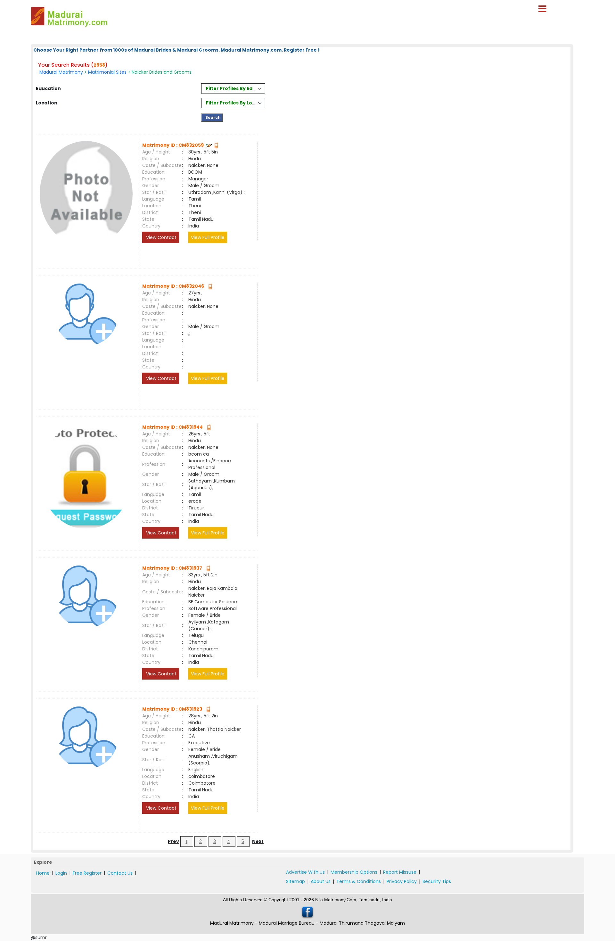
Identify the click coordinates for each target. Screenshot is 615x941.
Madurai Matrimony (61, 72)
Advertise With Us (305, 872)
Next (258, 841)
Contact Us (120, 873)
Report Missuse (399, 872)
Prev (173, 841)
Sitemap (295, 881)
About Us (321, 881)
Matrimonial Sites (107, 72)
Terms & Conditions (358, 881)
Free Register (87, 873)
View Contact (160, 237)
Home (43, 873)
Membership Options (354, 872)
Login (61, 873)
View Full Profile (208, 237)
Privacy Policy (402, 881)
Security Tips (436, 881)
